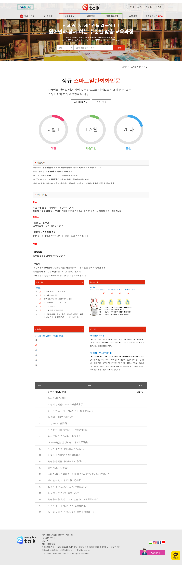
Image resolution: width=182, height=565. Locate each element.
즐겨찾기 (159, 6)
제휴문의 (69, 535)
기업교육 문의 (155, 552)
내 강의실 (48, 16)
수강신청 (133, 16)
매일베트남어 (112, 16)
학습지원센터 (154, 16)
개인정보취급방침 (49, 535)
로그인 (140, 6)
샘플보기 (140, 392)
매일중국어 (70, 16)
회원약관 (60, 535)
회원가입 (149, 6)
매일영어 (91, 16)
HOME (131, 6)
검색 (119, 47)
